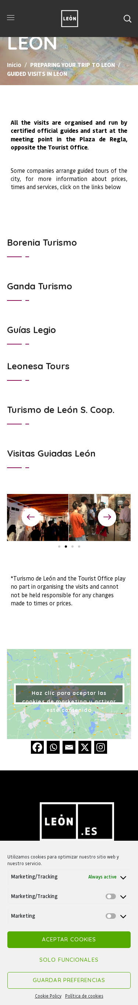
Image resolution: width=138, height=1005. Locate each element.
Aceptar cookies (69, 939)
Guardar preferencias (69, 980)
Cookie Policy (48, 996)
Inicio (14, 64)
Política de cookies (84, 996)
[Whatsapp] (53, 747)
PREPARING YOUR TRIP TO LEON (72, 64)
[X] (85, 747)
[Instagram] (100, 747)
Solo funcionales (69, 959)
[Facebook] (37, 747)
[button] (127, 18)
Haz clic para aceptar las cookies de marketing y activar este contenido (69, 697)
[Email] (69, 747)
